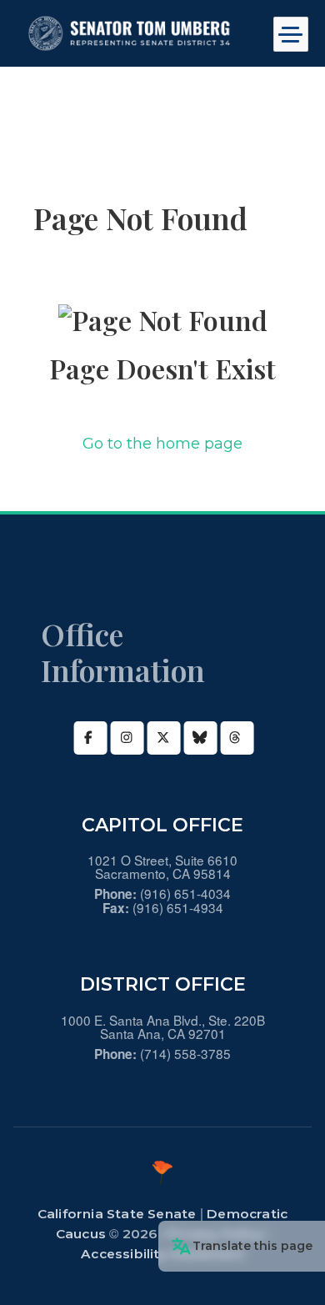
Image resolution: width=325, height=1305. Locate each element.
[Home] (133, 33)
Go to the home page (162, 443)
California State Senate (117, 1214)
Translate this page (252, 1245)
